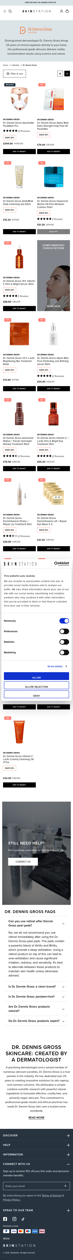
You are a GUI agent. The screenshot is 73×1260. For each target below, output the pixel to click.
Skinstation (15, 1252)
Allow (36, 677)
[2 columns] (67, 73)
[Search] (10, 11)
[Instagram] (14, 1219)
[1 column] (60, 73)
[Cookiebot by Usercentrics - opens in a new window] (54, 564)
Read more (36, 1117)
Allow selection (36, 687)
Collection (15, 65)
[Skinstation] (36, 11)
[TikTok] (23, 1219)
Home (5, 65)
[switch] (64, 631)
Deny (36, 696)
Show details (55, 666)
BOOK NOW (53, 306)
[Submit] (65, 1186)
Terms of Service (52, 1195)
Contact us (23, 861)
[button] (67, 11)
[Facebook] (5, 1219)
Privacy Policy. (11, 1199)
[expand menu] (4, 11)
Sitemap (6, 1238)
